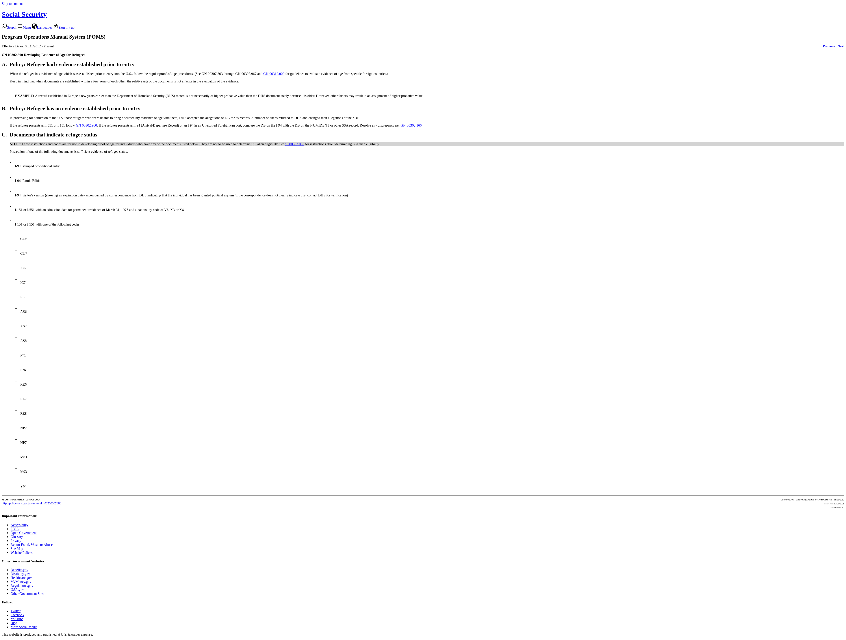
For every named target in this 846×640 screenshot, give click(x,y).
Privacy (16, 541)
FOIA (15, 529)
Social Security (24, 14)
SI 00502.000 (294, 144)
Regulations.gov (22, 586)
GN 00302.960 (86, 125)
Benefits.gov (19, 570)
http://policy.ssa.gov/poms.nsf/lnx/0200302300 (31, 503)
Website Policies (22, 552)
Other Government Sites (27, 593)
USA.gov (17, 589)
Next (840, 46)
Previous (829, 46)
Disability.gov (20, 574)
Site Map (17, 548)
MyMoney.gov (21, 582)
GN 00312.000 (273, 74)
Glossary (17, 537)
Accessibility (19, 525)
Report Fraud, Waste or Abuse (32, 545)
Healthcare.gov (21, 578)
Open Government (24, 533)
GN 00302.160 (411, 125)
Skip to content (12, 4)
